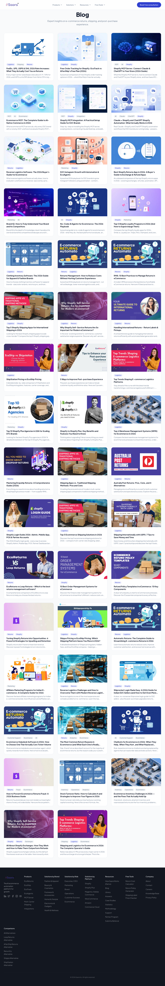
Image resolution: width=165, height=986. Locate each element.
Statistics (108, 904)
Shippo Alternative (11, 958)
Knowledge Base (152, 893)
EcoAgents (28, 893)
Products (56, 5)
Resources (84, 5)
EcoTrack (28, 889)
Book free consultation (149, 5)
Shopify (88, 883)
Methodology (110, 909)
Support (108, 913)
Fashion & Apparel (51, 881)
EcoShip (27, 885)
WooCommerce (91, 899)
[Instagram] (16, 896)
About (148, 881)
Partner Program (111, 917)
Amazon (88, 903)
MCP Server (29, 897)
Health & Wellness (51, 910)
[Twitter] (9, 896)
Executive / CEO (71, 881)
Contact (149, 885)
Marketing (69, 885)
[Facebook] (13, 896)
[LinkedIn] (5, 896)
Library (108, 892)
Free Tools (99, 5)
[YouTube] (20, 896)
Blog (107, 888)
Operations (69, 893)
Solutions (70, 5)
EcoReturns (28, 881)
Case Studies (110, 900)
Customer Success (72, 897)
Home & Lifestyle (51, 899)
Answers (108, 896)
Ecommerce (70, 902)
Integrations (29, 909)
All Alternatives (9, 933)
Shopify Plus (90, 887)
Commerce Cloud (92, 907)
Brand (67, 889)
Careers (149, 889)
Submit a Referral (112, 921)
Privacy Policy (151, 897)
